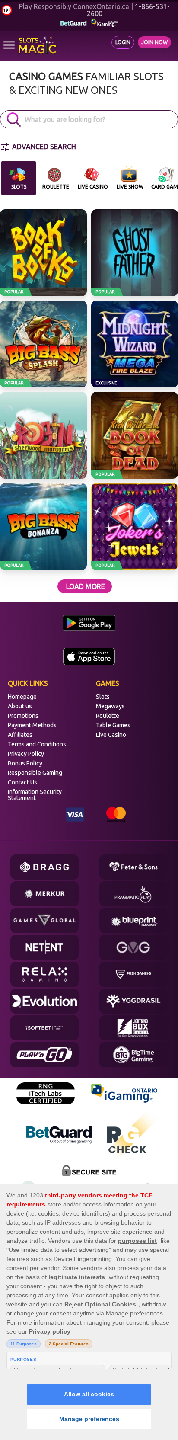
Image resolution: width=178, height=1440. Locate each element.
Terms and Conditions (37, 744)
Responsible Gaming (35, 773)
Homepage (22, 697)
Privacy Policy (26, 754)
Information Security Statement (35, 795)
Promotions (23, 716)
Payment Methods (32, 725)
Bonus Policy (25, 763)
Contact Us (22, 782)
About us (20, 706)
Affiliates (20, 735)
